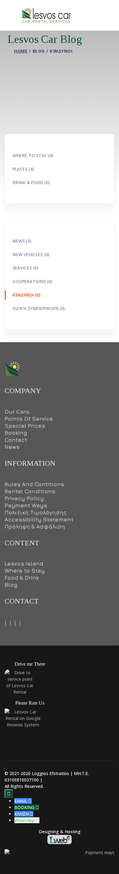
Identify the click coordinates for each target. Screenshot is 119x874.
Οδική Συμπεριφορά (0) (39, 308)
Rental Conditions (30, 491)
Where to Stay (25, 570)
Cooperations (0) (32, 281)
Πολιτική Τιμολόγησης (36, 512)
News (12, 447)
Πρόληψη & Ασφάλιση (35, 526)
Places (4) (23, 169)
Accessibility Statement (39, 519)
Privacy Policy (24, 498)
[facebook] (5, 622)
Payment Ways (26, 505)
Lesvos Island (24, 563)
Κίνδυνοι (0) (26, 295)
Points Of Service (29, 419)
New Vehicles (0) (31, 254)
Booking (16, 433)
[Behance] (10, 622)
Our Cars (17, 411)
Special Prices (25, 426)
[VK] (15, 622)
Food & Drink (22, 578)
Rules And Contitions (34, 484)
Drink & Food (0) (31, 182)
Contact (16, 440)
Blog (11, 585)
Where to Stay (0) (33, 155)
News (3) (22, 241)
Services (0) (25, 268)
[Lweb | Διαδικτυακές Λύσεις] (59, 839)
